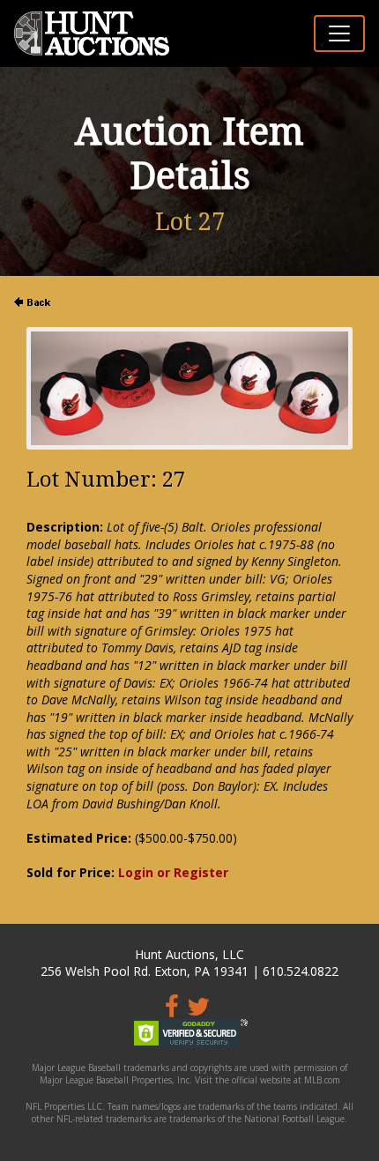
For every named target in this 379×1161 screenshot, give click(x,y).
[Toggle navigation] (339, 33)
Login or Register (173, 872)
